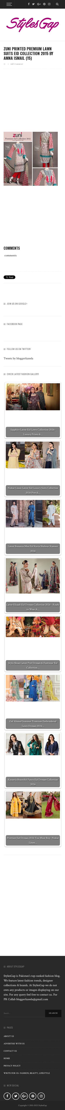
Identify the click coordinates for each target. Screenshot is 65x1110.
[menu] (8, 4)
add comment (16, 64)
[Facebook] (29, 4)
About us (9, 1036)
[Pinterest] (44, 4)
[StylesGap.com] (32, 24)
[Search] (57, 4)
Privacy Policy (12, 1065)
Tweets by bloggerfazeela (18, 358)
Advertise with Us (14, 1043)
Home (7, 1058)
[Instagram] (49, 4)
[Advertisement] (34, 103)
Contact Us (10, 1051)
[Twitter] (33, 4)
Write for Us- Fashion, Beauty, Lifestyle (27, 1073)
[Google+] (39, 4)
